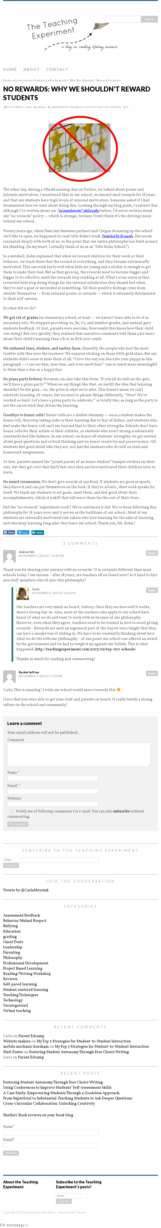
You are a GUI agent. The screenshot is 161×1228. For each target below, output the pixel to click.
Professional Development (25, 963)
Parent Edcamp (31, 1036)
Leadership (12, 947)
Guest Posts (13, 942)
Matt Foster (13, 1052)
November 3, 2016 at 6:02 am (53, 593)
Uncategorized (15, 1005)
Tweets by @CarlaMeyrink (26, 890)
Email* (9, 1140)
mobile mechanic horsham (26, 1046)
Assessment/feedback (67, 107)
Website (14, 798)
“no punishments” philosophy (78, 211)
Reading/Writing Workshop (27, 974)
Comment (15, 740)
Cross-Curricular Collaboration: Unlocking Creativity (49, 1103)
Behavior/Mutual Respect (25, 921)
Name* (9, 1127)
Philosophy (112, 107)
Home (10, 69)
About (31, 69)
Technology (13, 1000)
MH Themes (78, 1212)
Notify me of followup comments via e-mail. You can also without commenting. (75, 814)
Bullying (10, 926)
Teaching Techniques (20, 995)
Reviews (10, 979)
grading (10, 937)
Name (12, 772)
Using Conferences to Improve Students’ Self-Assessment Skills (57, 1087)
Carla (41, 107)
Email (12, 785)
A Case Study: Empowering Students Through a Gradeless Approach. (61, 1093)
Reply (152, 553)
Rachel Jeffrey (29, 672)
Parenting (11, 952)
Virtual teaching (17, 1011)
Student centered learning (25, 990)
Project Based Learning (22, 968)
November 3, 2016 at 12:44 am (41, 555)
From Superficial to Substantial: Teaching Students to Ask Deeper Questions (67, 1098)
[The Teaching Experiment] (80, 33)
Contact (57, 69)
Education (93, 107)
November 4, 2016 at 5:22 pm (40, 676)
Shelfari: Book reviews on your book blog (38, 1115)
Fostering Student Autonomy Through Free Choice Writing (79, 1052)
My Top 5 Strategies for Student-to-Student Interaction (84, 1041)
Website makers (17, 1041)
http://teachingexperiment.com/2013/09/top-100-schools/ (85, 649)
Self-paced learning (20, 984)
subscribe (121, 811)
